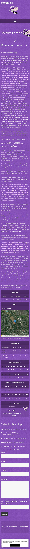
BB (19, 374)
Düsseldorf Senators (16, 150)
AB (6, 366)
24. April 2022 (12, 406)
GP (2, 374)
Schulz (5, 193)
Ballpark (24, 429)
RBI (14, 366)
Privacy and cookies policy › (9, 542)
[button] (15, 321)
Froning (14, 220)
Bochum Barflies (4, 351)
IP (6, 374)
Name (3, 452)
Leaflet (3, 335)
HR (24, 366)
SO (23, 374)
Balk (6, 218)
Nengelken (9, 191)
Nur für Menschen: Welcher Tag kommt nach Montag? (14, 502)
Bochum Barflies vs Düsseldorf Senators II (12, 414)
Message (4, 479)
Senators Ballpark (7, 308)
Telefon (3, 470)
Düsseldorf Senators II (5, 356)
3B (21, 366)
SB (27, 366)
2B (18, 366)
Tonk (2, 223)
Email (3, 461)
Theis (2, 243)
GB (2, 366)
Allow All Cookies (15, 545)
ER (15, 374)
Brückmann (18, 274)
